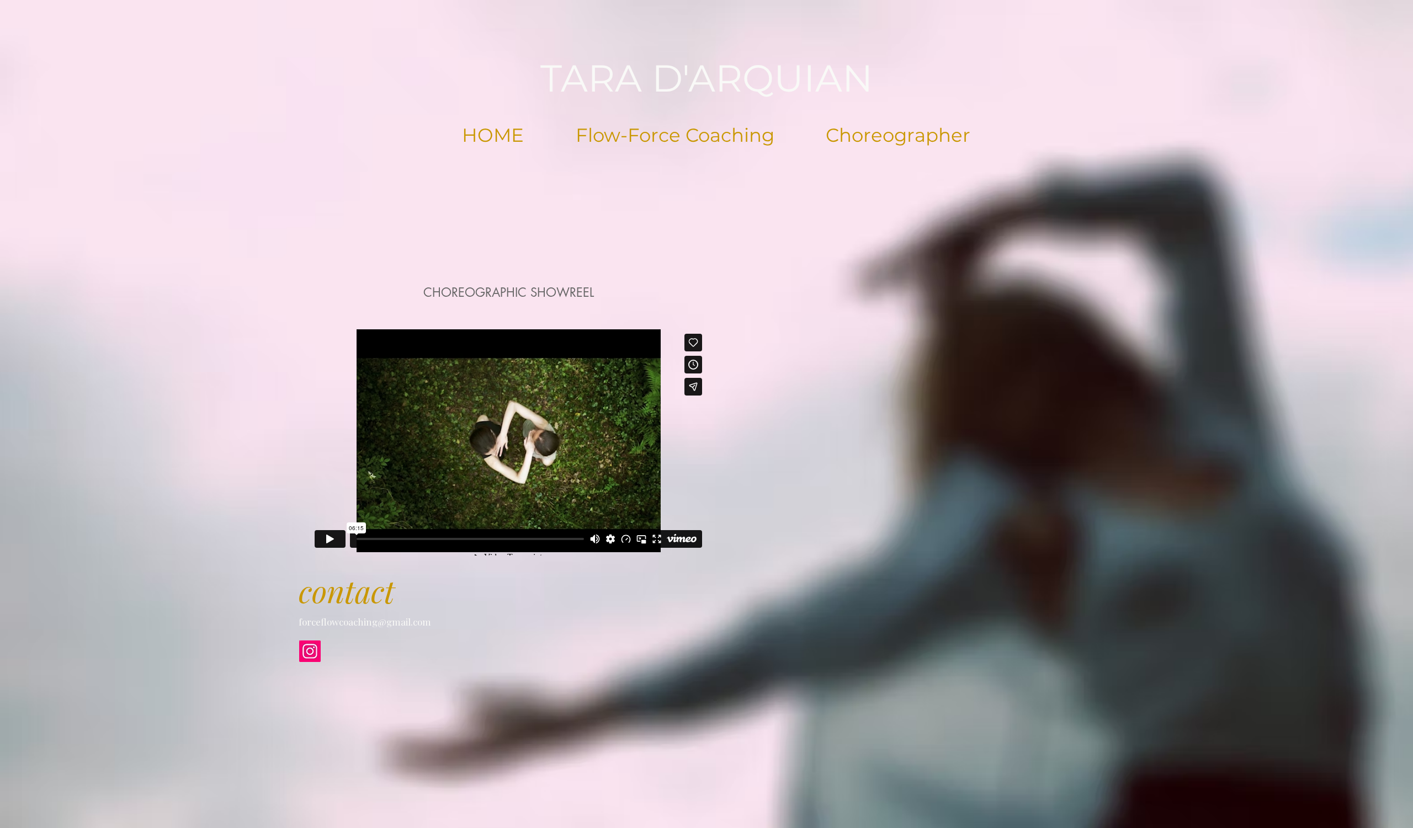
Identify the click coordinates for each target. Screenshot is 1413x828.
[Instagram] (310, 651)
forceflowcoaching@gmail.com (365, 622)
